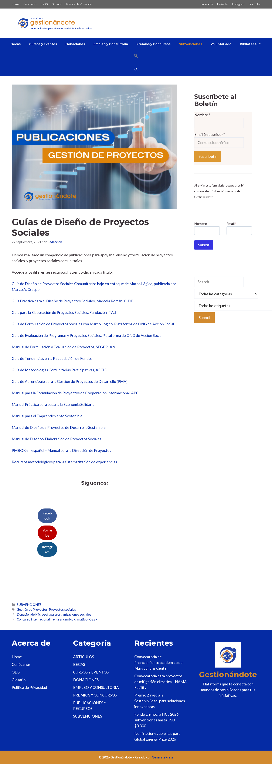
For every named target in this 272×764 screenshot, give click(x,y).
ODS (45, 4)
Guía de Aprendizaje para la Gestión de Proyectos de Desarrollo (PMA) (70, 381)
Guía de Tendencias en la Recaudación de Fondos (52, 358)
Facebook (207, 4)
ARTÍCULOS (83, 656)
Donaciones (75, 44)
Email (232, 223)
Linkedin (222, 4)
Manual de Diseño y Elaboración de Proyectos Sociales (56, 439)
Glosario (57, 4)
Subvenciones (190, 44)
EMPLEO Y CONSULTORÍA (96, 687)
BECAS (79, 664)
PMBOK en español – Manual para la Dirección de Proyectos (61, 450)
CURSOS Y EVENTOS (91, 672)
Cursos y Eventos (43, 44)
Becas (16, 44)
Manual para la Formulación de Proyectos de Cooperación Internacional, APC (75, 393)
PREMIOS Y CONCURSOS (95, 695)
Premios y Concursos (153, 44)
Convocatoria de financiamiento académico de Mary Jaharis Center (158, 662)
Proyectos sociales (62, 609)
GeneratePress (162, 757)
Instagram (238, 4)
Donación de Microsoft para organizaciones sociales (54, 614)
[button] (136, 56)
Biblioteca (248, 44)
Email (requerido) (209, 134)
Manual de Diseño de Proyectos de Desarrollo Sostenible (59, 427)
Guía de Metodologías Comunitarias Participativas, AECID (59, 370)
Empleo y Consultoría (111, 44)
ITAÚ (112, 312)
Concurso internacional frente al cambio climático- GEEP (57, 619)
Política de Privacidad (79, 4)
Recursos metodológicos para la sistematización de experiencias (64, 462)
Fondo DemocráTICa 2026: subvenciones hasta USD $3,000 (157, 720)
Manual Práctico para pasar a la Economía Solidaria (53, 404)
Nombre (202, 114)
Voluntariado (221, 44)
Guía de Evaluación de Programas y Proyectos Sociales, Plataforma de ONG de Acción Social (87, 335)
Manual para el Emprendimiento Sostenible (47, 416)
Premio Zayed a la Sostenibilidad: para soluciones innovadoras (159, 701)
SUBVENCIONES (29, 604)
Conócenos (30, 4)
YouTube (254, 4)
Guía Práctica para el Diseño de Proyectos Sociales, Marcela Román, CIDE (72, 301)
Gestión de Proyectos (32, 609)
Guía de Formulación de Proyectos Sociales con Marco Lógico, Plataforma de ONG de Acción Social (93, 324)
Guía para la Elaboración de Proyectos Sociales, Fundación (60, 312)
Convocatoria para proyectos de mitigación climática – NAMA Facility (160, 682)
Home (15, 4)
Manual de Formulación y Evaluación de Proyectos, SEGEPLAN (63, 347)
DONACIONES (86, 679)
